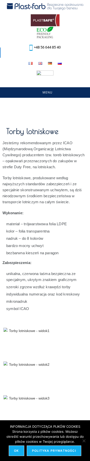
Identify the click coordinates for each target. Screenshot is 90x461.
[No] (83, 440)
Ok (16, 450)
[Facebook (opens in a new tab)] (41, 86)
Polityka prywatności (54, 450)
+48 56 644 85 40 (46, 47)
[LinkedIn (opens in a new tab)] (50, 86)
